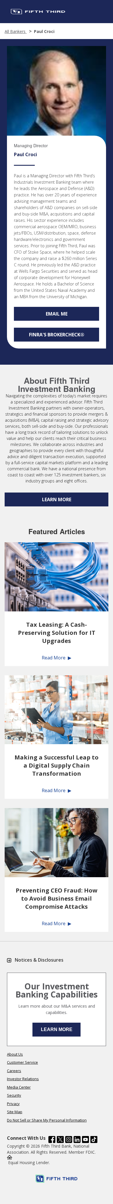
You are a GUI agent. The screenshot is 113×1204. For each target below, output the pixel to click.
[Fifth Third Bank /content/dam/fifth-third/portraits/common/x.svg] (60, 1139)
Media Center (19, 1087)
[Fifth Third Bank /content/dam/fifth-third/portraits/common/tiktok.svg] (93, 1139)
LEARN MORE (56, 499)
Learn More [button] (56, 1029)
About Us (15, 1054)
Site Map (14, 1111)
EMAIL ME (57, 314)
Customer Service (22, 1062)
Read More (53, 657)
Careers (14, 1070)
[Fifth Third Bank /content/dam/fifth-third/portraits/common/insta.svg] (68, 1139)
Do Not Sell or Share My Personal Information (47, 1120)
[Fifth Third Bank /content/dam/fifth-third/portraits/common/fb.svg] (51, 1139)
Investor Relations (23, 1078)
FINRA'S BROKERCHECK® (56, 334)
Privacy (13, 1103)
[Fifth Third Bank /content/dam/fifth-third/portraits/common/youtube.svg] (85, 1139)
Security (14, 1095)
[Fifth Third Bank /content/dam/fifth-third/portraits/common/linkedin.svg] (77, 1139)
